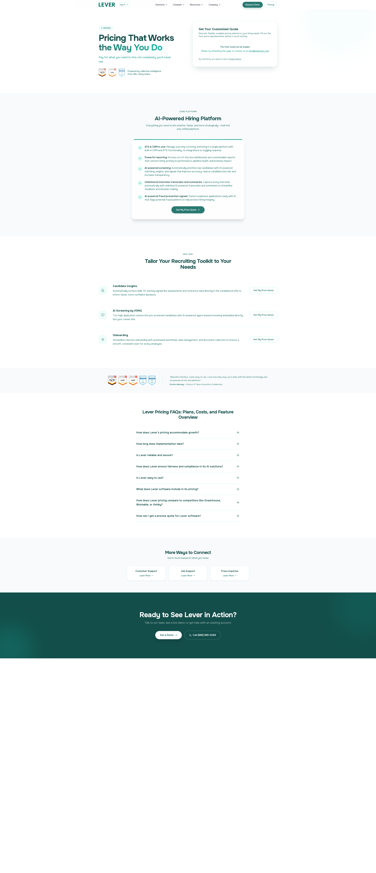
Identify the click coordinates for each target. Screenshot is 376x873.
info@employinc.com (259, 51)
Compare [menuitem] (177, 4)
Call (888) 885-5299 (204, 635)
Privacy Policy (235, 59)
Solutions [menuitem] (160, 4)
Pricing (271, 4)
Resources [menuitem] (195, 4)
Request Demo (252, 4)
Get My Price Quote (186, 209)
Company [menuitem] (213, 4)
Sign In (122, 5)
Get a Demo (167, 635)
